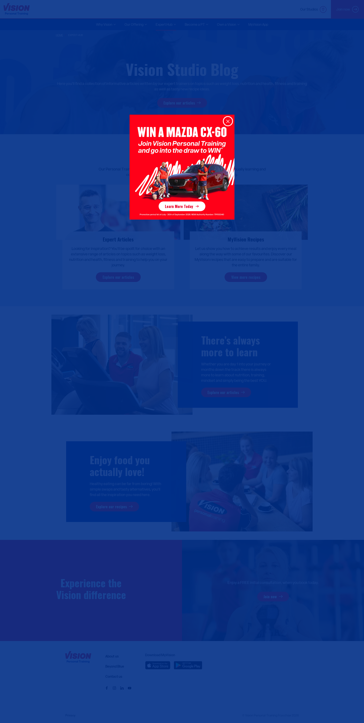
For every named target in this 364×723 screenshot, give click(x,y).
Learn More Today (179, 206)
